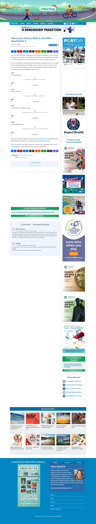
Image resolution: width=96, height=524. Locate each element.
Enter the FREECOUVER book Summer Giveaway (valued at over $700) (33, 212)
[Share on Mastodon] (55, 51)
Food (22, 23)
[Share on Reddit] (37, 51)
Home (52, 495)
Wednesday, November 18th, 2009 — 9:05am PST (48, 231)
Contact (50, 23)
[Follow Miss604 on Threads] (70, 23)
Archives (79, 462)
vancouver (29, 155)
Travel (29, 23)
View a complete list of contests (34, 215)
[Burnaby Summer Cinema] (73, 184)
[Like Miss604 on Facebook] (73, 23)
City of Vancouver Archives (45, 139)
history (20, 155)
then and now (22, 157)
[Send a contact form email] (76, 23)
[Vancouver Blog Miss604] (48, 8)
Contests (67, 462)
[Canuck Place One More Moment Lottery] (73, 239)
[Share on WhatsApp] (43, 51)
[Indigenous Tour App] (73, 106)
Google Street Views (43, 141)
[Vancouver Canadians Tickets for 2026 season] (48, 29)
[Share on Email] (31, 51)
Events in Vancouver (56, 509)
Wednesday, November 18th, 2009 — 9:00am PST (23, 46)
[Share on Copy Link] (49, 51)
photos (24, 155)
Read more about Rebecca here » (61, 488)
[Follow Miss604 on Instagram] (67, 23)
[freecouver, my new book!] (29, 506)
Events (35, 23)
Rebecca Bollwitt (16, 44)
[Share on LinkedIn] (25, 51)
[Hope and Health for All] (73, 126)
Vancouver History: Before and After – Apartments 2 (32, 39)
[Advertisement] (34, 189)
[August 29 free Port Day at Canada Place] (73, 52)
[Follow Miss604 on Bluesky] (65, 23)
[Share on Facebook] (13, 51)
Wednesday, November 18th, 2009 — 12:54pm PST (48, 245)
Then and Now (26, 69)
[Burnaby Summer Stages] (73, 205)
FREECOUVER (49, 21)
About (43, 23)
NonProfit (14, 23)
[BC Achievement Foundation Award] (73, 159)
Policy (52, 505)
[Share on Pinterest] (19, 51)
